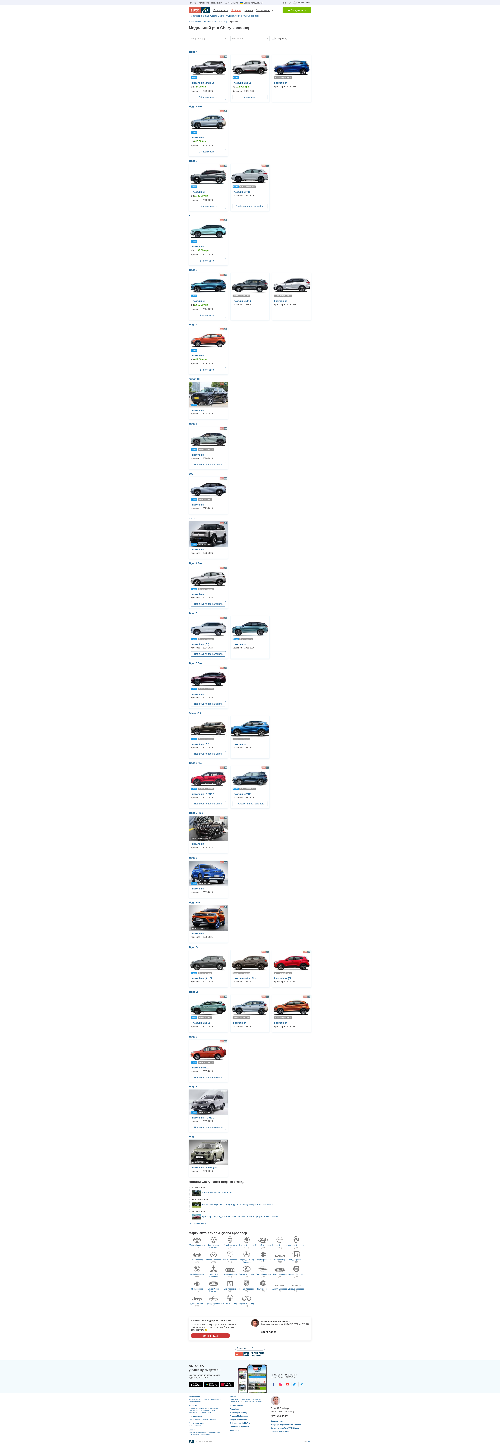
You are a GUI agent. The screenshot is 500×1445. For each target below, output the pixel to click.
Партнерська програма (239, 1427)
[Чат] (284, 2)
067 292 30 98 (268, 1332)
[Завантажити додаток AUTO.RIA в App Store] (196, 1384)
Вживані (197, 1419)
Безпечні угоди (277, 1421)
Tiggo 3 (193, 1036)
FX (190, 215)
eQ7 (191, 473)
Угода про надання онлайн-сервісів (286, 1425)
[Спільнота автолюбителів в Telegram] (301, 1384)
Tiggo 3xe (194, 902)
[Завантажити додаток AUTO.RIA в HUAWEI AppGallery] (227, 1384)
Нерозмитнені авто (195, 1401)
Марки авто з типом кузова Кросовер (218, 1233)
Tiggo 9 (193, 613)
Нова (190, 1419)
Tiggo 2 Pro (195, 106)
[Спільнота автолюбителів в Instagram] (280, 1384)
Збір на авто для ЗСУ (253, 3)
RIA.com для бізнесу (238, 1413)
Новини (249, 10)
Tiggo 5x (193, 947)
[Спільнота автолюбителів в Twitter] (294, 1384)
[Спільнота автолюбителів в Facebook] (273, 1384)
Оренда (205, 1419)
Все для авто (263, 10)
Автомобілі (204, 3)
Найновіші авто (194, 1412)
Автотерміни (205, 1434)
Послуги (213, 1419)
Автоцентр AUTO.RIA (208, 1410)
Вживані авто (220, 10)
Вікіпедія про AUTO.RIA (240, 1423)
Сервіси (192, 1430)
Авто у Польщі (206, 1412)
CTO (190, 1426)
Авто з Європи (204, 1399)
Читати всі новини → (199, 1223)
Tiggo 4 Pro (195, 563)
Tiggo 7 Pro (195, 763)
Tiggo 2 (193, 324)
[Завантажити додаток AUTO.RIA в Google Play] (211, 1384)
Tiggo (192, 1136)
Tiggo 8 (193, 270)
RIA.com (192, 3)
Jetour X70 (195, 713)
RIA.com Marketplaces (239, 1416)
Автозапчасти (231, 3)
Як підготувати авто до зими (252, 1401)
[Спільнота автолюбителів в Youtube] (287, 1384)
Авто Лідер (234, 1409)
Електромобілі (193, 1410)
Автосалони (193, 1408)
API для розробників (238, 1420)
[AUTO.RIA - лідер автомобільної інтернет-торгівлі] (199, 10)
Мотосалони (203, 1408)
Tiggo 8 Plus (196, 813)
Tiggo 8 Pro (195, 663)
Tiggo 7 (193, 161)
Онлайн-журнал (235, 1401)
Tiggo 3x (193, 992)
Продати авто (298, 10)
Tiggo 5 (193, 1086)
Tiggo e (193, 857)
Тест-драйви (234, 1399)
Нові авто (236, 10)
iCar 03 (193, 518)
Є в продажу (281, 38)
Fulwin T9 (194, 379)
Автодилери (193, 1399)
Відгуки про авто (237, 1405)
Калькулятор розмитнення (197, 1432)
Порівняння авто (214, 1432)
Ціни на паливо (194, 1434)
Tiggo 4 (193, 52)
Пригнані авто (215, 1399)
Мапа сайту (234, 1430)
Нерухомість (217, 3)
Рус (309, 1442)
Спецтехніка (214, 1408)
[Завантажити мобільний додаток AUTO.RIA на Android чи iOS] (253, 1378)
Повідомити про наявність (250, 206)
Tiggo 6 (193, 423)
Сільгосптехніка (195, 1417)
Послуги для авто (196, 1423)
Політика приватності (280, 1432)
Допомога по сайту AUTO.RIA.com (285, 1428)
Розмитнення (256, 1399)
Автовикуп (198, 1426)
